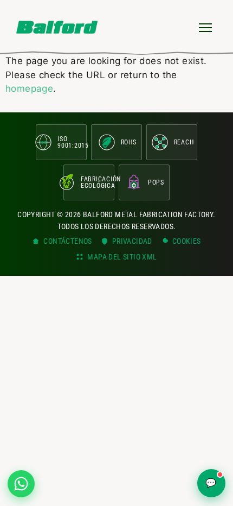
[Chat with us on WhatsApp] (21, 483)
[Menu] (205, 27)
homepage (29, 88)
